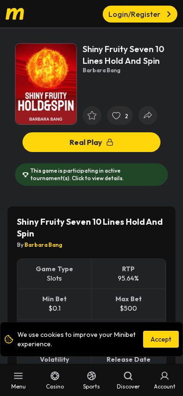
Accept (161, 339)
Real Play (85, 142)
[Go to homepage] (23, 14)
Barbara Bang (43, 244)
